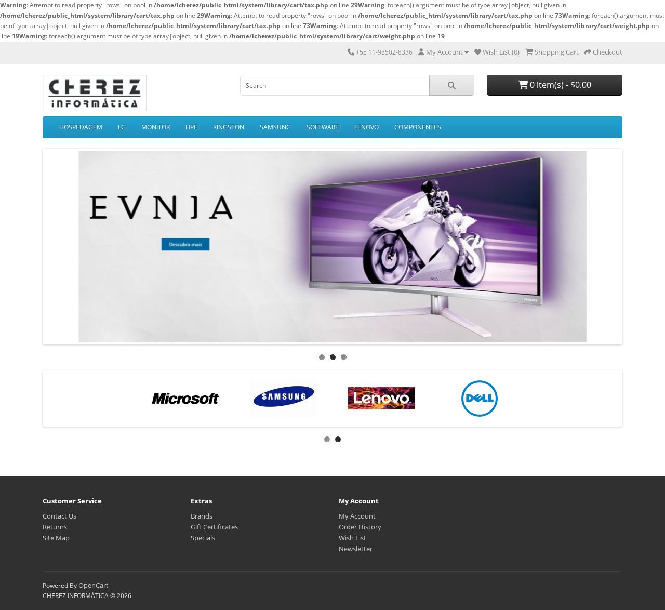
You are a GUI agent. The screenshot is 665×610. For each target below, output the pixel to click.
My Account (357, 516)
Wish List (352, 537)
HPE (191, 127)
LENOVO (366, 127)
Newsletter (356, 548)
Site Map (56, 537)
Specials (203, 537)
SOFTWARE (323, 127)
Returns (55, 527)
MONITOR (155, 127)
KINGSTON (228, 127)
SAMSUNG (275, 127)
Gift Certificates (214, 527)
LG (122, 127)
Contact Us (59, 516)
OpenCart (93, 585)
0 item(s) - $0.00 (559, 84)
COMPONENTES (417, 127)
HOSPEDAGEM (80, 127)
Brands (201, 516)
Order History (360, 527)
